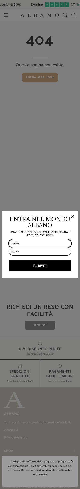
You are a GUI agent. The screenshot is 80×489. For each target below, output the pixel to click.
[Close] (73, 216)
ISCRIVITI (40, 266)
